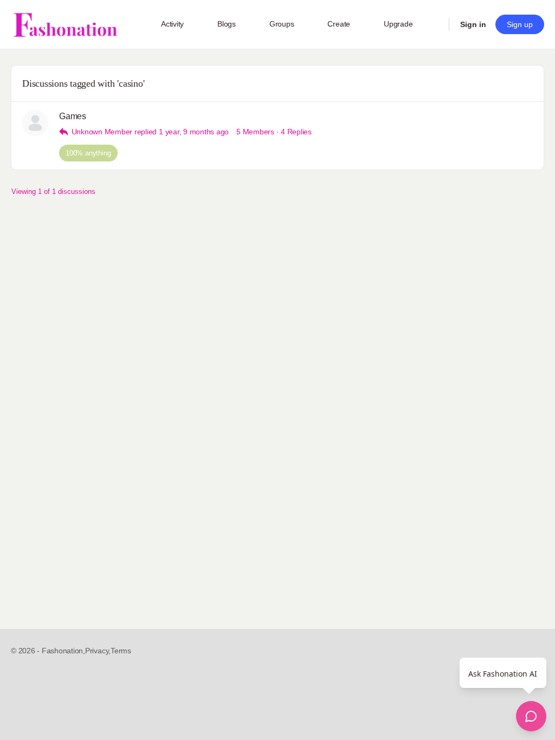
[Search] (433, 24)
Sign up (520, 24)
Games (72, 116)
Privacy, (98, 650)
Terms (121, 650)
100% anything (88, 153)
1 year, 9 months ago (194, 131)
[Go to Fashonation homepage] (65, 24)
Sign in (473, 24)
